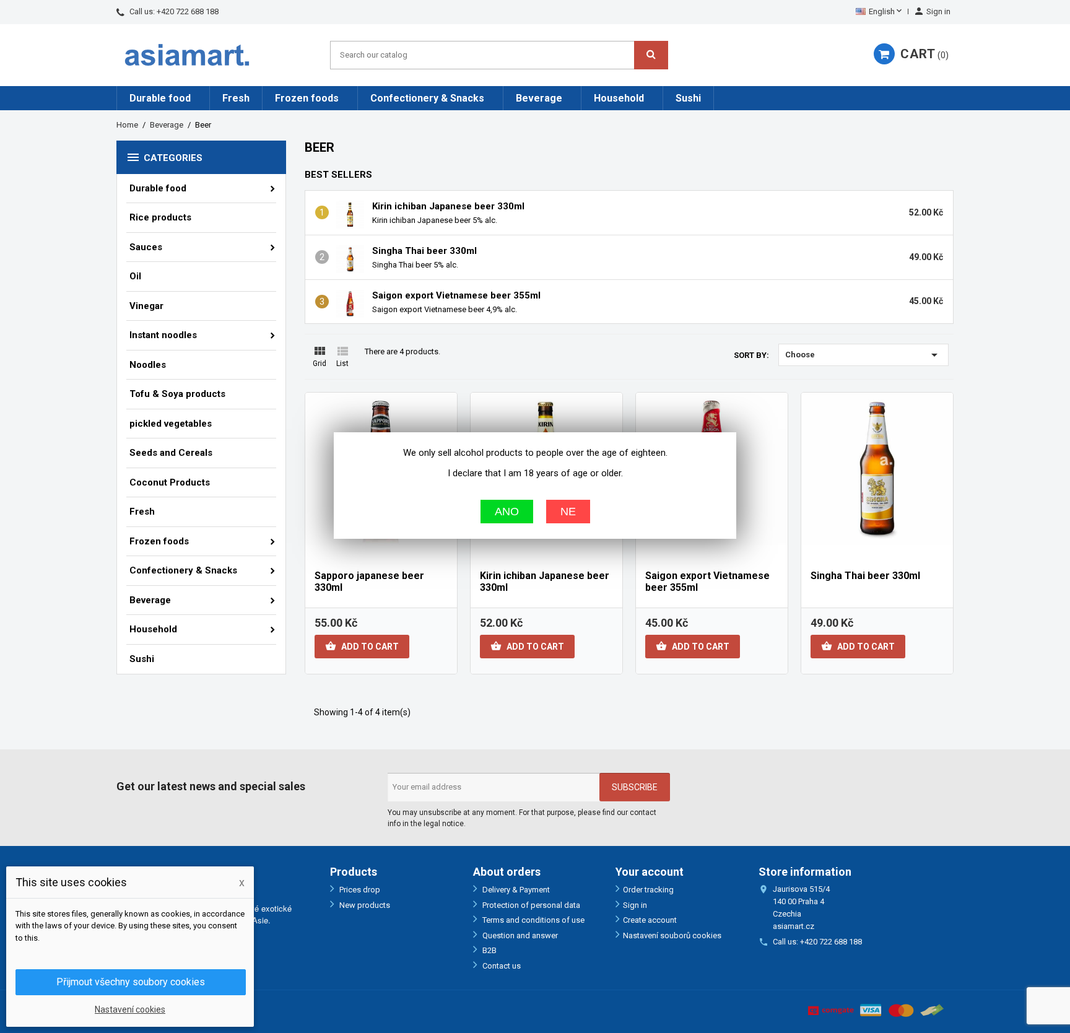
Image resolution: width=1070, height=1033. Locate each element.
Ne (568, 511)
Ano (507, 511)
